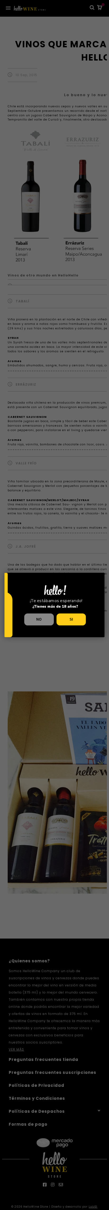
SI (71, 619)
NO (39, 619)
